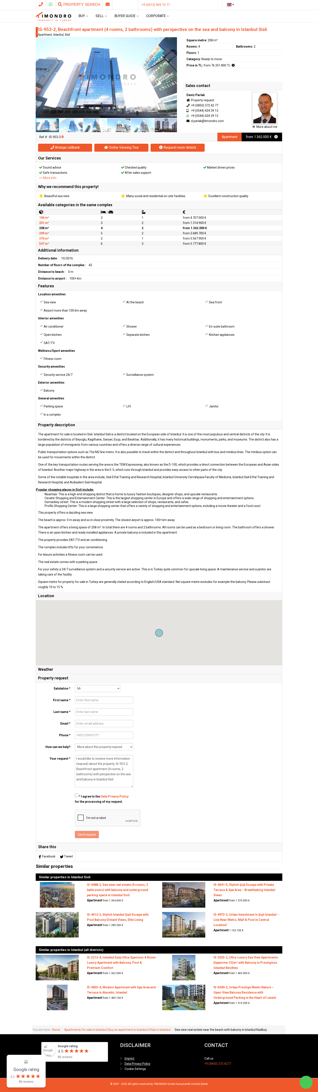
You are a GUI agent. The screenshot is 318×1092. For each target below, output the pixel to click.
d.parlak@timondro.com (207, 121)
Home (56, 1029)
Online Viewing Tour (123, 147)
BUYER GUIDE (125, 16)
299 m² (44, 233)
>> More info (47, 178)
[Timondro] (53, 16)
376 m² (44, 238)
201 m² (44, 223)
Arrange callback (67, 147)
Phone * (65, 735)
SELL (100, 16)
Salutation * (62, 688)
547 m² (44, 243)
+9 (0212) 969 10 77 (155, 5)
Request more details (179, 147)
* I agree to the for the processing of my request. (101, 799)
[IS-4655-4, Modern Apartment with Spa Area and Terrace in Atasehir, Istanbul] (57, 997)
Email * (65, 723)
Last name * (62, 712)
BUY (82, 16)
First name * (62, 700)
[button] (173, 41)
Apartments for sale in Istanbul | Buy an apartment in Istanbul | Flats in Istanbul (117, 1029)
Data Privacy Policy (114, 796)
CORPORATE (156, 16)
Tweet (68, 856)
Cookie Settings (135, 1069)
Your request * (60, 758)
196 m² (44, 217)
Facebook (48, 856)
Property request (202, 100)
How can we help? (58, 747)
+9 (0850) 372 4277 (217, 1063)
